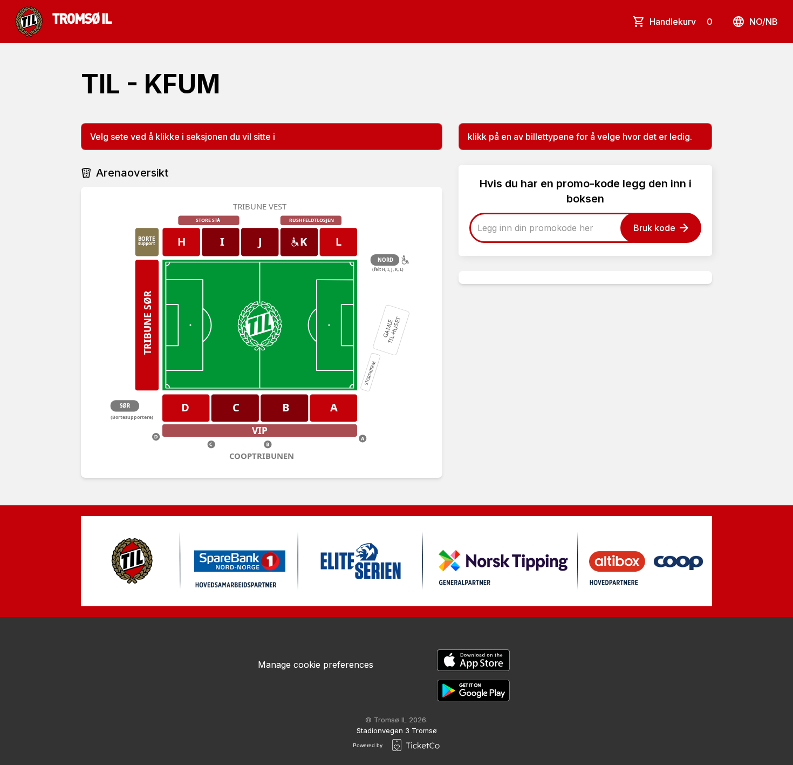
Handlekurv (681, 21)
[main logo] (63, 21)
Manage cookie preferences (315, 664)
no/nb (763, 21)
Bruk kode (654, 227)
